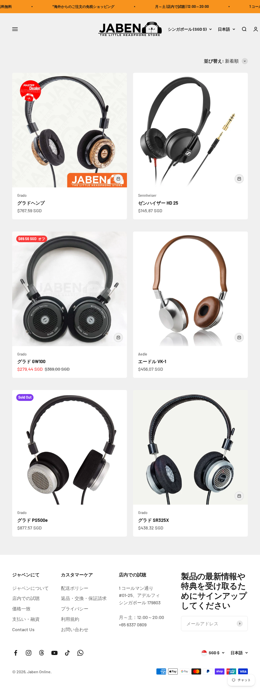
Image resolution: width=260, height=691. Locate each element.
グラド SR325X (153, 520)
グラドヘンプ (31, 203)
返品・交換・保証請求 (84, 598)
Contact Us (23, 629)
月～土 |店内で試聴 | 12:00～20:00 (173, 6)
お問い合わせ (74, 629)
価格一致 (21, 608)
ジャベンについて (30, 588)
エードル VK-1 (152, 361)
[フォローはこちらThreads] (41, 652)
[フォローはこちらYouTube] (54, 652)
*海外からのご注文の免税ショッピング (75, 6)
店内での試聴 (26, 598)
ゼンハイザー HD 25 (158, 203)
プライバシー (74, 608)
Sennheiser (147, 195)
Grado (22, 195)
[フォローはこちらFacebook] (15, 652)
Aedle (142, 354)
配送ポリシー (74, 588)
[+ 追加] (118, 178)
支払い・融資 (26, 619)
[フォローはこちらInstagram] (28, 652)
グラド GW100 (31, 361)
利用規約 (70, 619)
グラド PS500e (32, 520)
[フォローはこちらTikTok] (67, 652)
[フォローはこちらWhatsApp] (80, 652)
